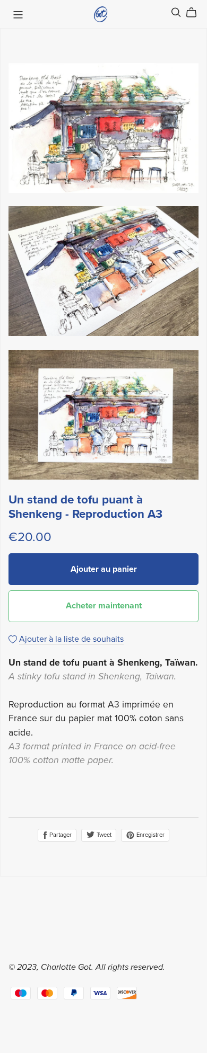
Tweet (103, 834)
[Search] (176, 12)
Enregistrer (150, 834)
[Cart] (195, 12)
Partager (60, 834)
